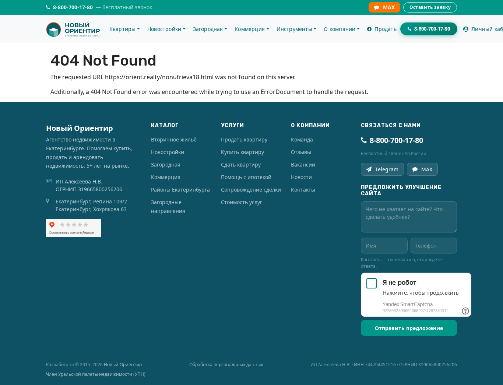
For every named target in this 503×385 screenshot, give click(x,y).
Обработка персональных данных (226, 364)
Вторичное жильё (174, 139)
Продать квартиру (244, 139)
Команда (302, 139)
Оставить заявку (430, 7)
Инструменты (294, 28)
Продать (385, 28)
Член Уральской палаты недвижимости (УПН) (95, 374)
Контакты (303, 189)
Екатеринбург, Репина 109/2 (91, 201)
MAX (389, 7)
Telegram (386, 169)
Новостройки (164, 28)
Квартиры (122, 28)
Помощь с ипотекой (246, 177)
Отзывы (301, 151)
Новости (301, 177)
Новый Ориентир (123, 364)
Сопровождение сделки (251, 189)
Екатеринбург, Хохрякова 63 (91, 209)
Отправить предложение (409, 328)
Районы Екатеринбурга (180, 189)
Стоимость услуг (241, 202)
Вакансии (303, 164)
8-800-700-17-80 (396, 140)
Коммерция (250, 28)
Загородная (208, 28)
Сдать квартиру (241, 164)
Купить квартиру (242, 151)
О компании (339, 28)
